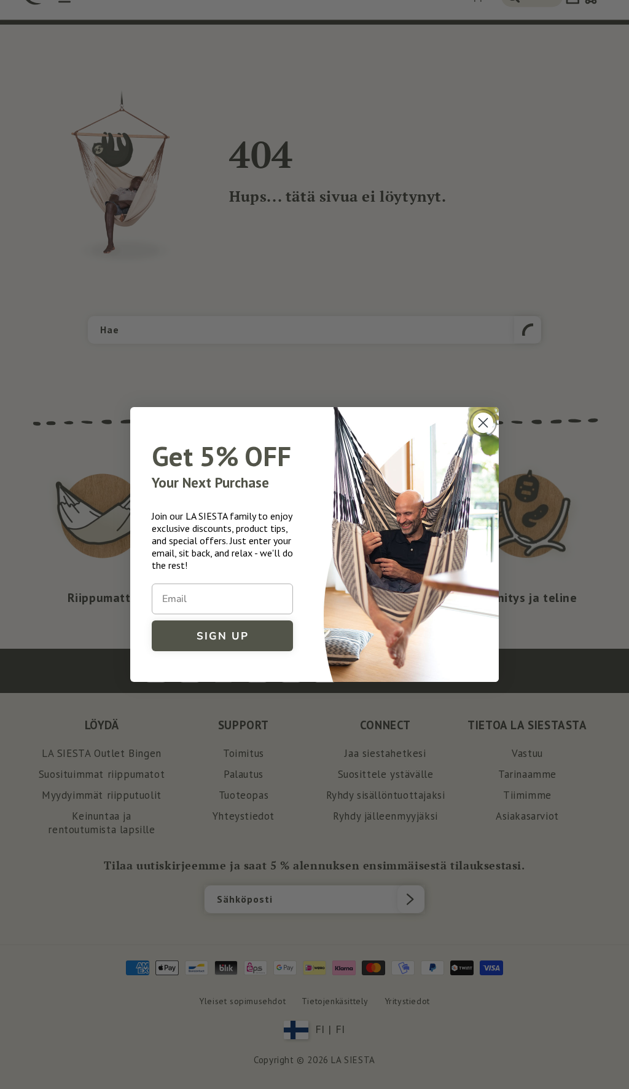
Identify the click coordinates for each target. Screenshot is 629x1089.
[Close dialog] (483, 423)
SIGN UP (223, 636)
